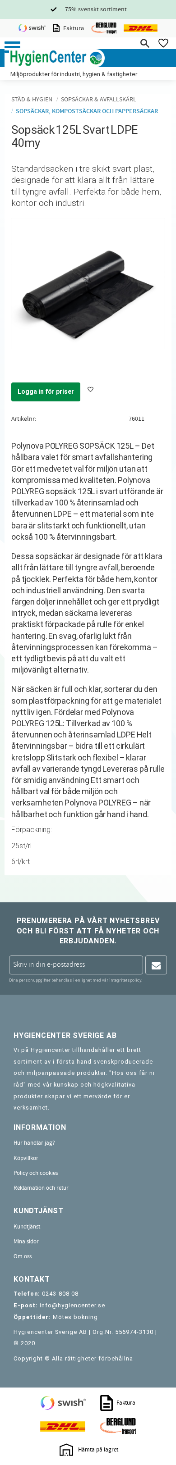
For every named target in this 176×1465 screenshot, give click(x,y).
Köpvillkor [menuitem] (26, 1158)
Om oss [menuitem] (23, 1256)
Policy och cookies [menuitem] (36, 1173)
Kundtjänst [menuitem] (27, 1226)
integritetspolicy (125, 980)
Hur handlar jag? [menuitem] (34, 1143)
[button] (12, 47)
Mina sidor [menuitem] (26, 1241)
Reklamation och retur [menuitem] (41, 1188)
